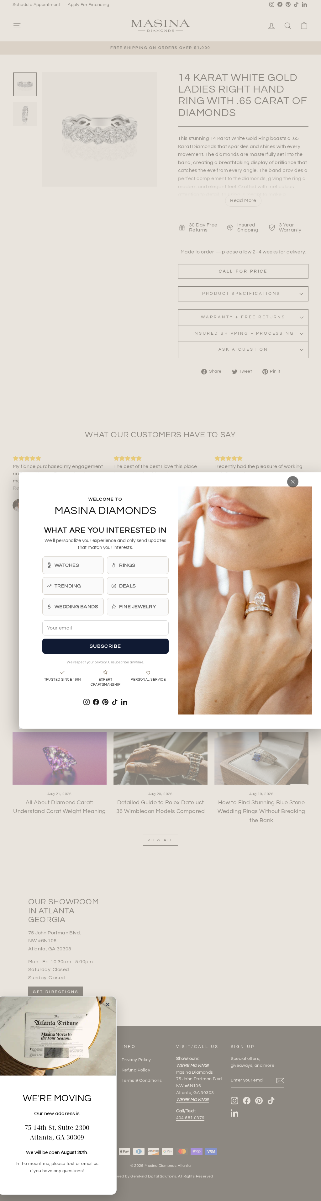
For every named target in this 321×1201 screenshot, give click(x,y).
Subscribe (105, 646)
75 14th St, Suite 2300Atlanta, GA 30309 (57, 1132)
